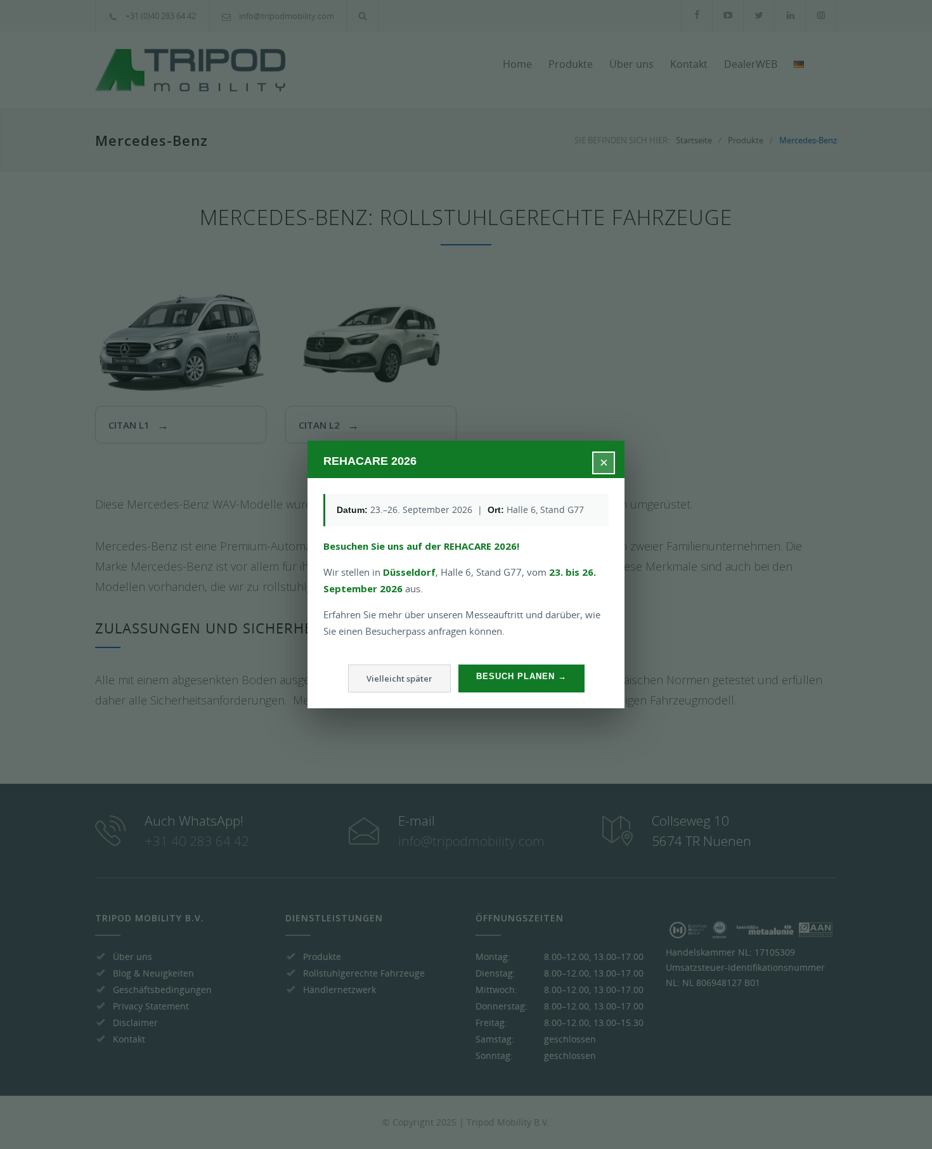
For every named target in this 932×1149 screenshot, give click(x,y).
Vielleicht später (399, 678)
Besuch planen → (521, 676)
